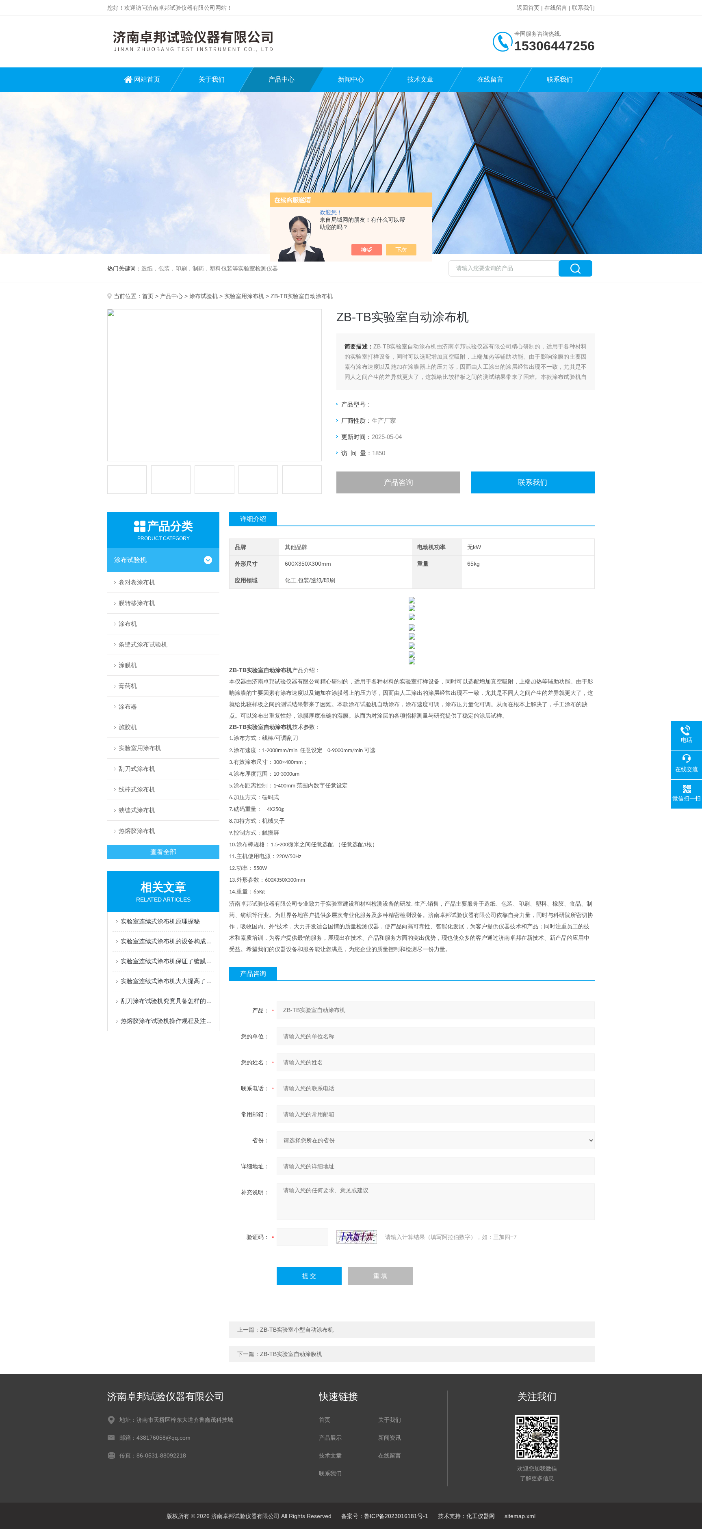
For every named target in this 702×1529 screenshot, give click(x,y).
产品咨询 (398, 482)
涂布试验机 (203, 296)
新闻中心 (351, 79)
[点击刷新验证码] (356, 1237)
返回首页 (528, 7)
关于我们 (212, 79)
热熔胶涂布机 (137, 830)
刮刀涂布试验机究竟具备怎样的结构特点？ (167, 1000)
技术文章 (420, 79)
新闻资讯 (389, 1437)
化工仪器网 (480, 1516)
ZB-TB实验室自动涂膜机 (291, 1354)
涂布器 (128, 706)
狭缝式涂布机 (137, 810)
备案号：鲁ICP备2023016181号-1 (384, 1516)
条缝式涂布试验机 (143, 644)
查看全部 (163, 851)
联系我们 (583, 7)
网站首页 (147, 79)
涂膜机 (128, 665)
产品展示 (330, 1437)
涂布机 (128, 623)
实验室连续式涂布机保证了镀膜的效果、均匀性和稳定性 (167, 961)
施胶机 (128, 727)
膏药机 (128, 685)
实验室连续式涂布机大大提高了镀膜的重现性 (167, 981)
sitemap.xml (520, 1516)
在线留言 (555, 7)
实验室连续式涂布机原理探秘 (160, 921)
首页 (148, 296)
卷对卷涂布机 (137, 582)
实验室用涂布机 (244, 296)
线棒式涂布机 (137, 789)
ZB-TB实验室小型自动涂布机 (297, 1329)
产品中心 (282, 79)
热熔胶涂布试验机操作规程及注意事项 (167, 1020)
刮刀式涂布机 (137, 768)
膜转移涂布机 (137, 602)
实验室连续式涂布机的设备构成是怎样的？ (167, 941)
